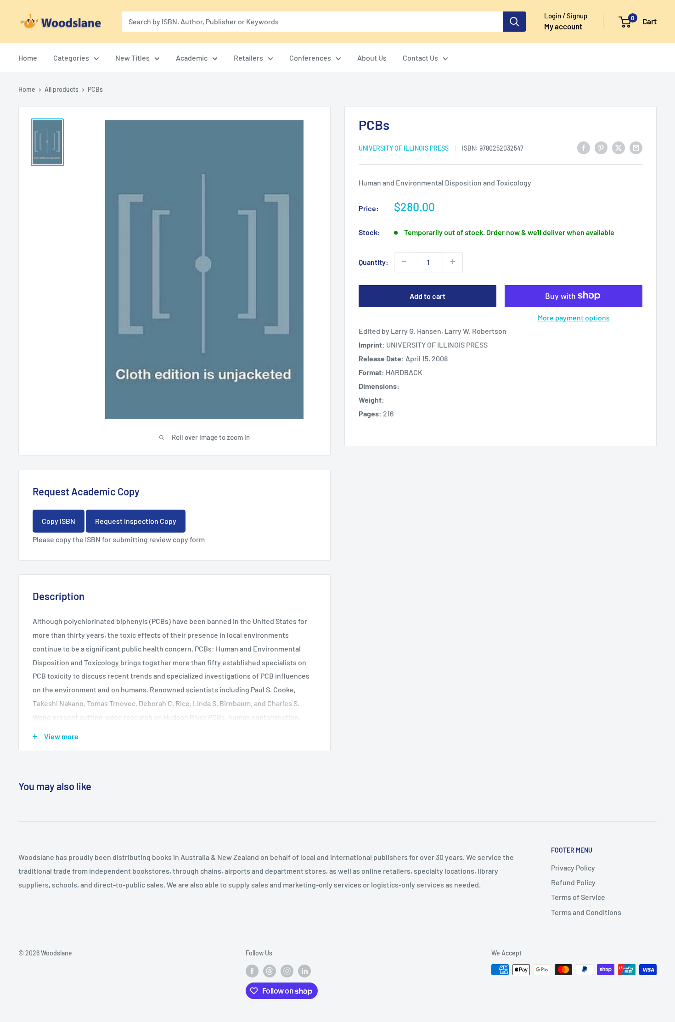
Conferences (310, 57)
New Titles (132, 57)
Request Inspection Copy (135, 521)
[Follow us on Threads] (269, 970)
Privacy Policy (573, 867)
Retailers (248, 57)
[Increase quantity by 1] (452, 261)
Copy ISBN (58, 521)
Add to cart (427, 295)
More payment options (574, 317)
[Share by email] (636, 147)
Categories (71, 57)
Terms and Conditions (586, 912)
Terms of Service (578, 897)
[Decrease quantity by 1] (404, 261)
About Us (372, 57)
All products (62, 89)
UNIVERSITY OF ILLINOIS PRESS (404, 148)
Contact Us (420, 57)
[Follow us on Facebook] (252, 970)
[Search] (514, 21)
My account (563, 26)
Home (27, 57)
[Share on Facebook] (583, 147)
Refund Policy (573, 882)
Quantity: (373, 261)
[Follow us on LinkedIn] (304, 970)
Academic (192, 57)
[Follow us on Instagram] (287, 970)
